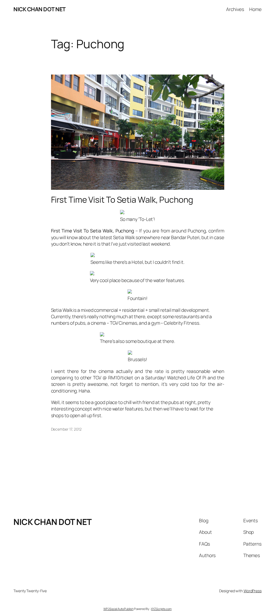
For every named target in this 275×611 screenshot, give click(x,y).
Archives (235, 9)
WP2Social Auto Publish (118, 609)
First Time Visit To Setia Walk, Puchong (122, 199)
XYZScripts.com (161, 609)
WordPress (253, 590)
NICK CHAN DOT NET (39, 9)
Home (255, 9)
